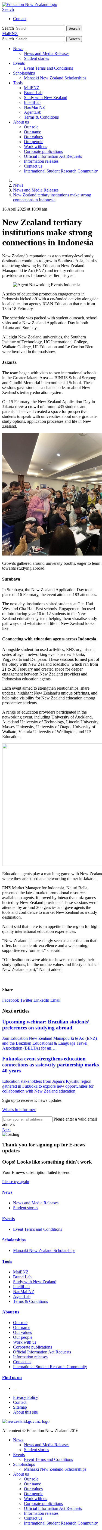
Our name (32, 131)
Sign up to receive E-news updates (31, 1100)
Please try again (15, 1181)
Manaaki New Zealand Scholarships (55, 78)
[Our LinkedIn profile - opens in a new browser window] (14, 1388)
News (18, 48)
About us (21, 122)
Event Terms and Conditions (48, 68)
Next (6, 1129)
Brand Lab (33, 92)
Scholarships (24, 73)
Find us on (12, 1377)
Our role (31, 127)
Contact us (33, 166)
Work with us (35, 146)
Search (8, 9)
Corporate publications (43, 151)
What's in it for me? (19, 1109)
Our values (33, 136)
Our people (33, 141)
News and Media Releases (46, 53)
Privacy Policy (25, 1397)
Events (19, 63)
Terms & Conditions (41, 117)
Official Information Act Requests (53, 156)
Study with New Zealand (45, 97)
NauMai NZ (34, 107)
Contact (19, 18)
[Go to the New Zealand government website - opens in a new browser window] (26, 1421)
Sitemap (20, 1407)
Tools (18, 83)
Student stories (36, 58)
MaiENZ (31, 87)
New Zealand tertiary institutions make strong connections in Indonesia (52, 197)
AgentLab (32, 112)
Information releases (41, 161)
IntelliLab (32, 102)
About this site (25, 1412)
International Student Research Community (61, 171)
